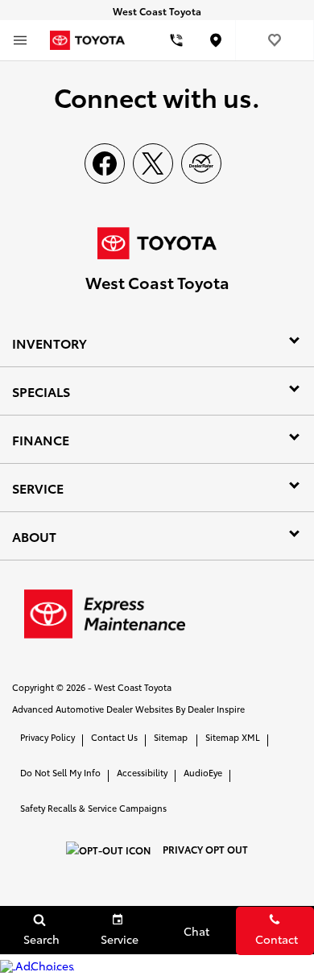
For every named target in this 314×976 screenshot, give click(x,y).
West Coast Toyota (132, 686)
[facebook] (105, 163)
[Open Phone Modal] (176, 40)
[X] (153, 163)
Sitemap (171, 736)
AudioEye (203, 772)
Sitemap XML (232, 736)
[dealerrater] (201, 163)
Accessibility (142, 772)
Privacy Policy (47, 736)
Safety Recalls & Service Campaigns (93, 807)
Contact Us (114, 736)
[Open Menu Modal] (20, 40)
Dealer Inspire (216, 708)
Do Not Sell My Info (60, 772)
